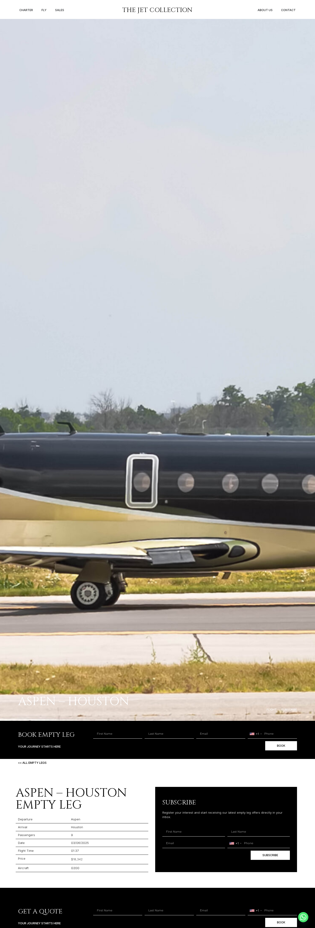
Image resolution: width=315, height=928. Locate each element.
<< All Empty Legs (32, 762)
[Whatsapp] (303, 917)
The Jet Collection (157, 10)
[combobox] (255, 734)
